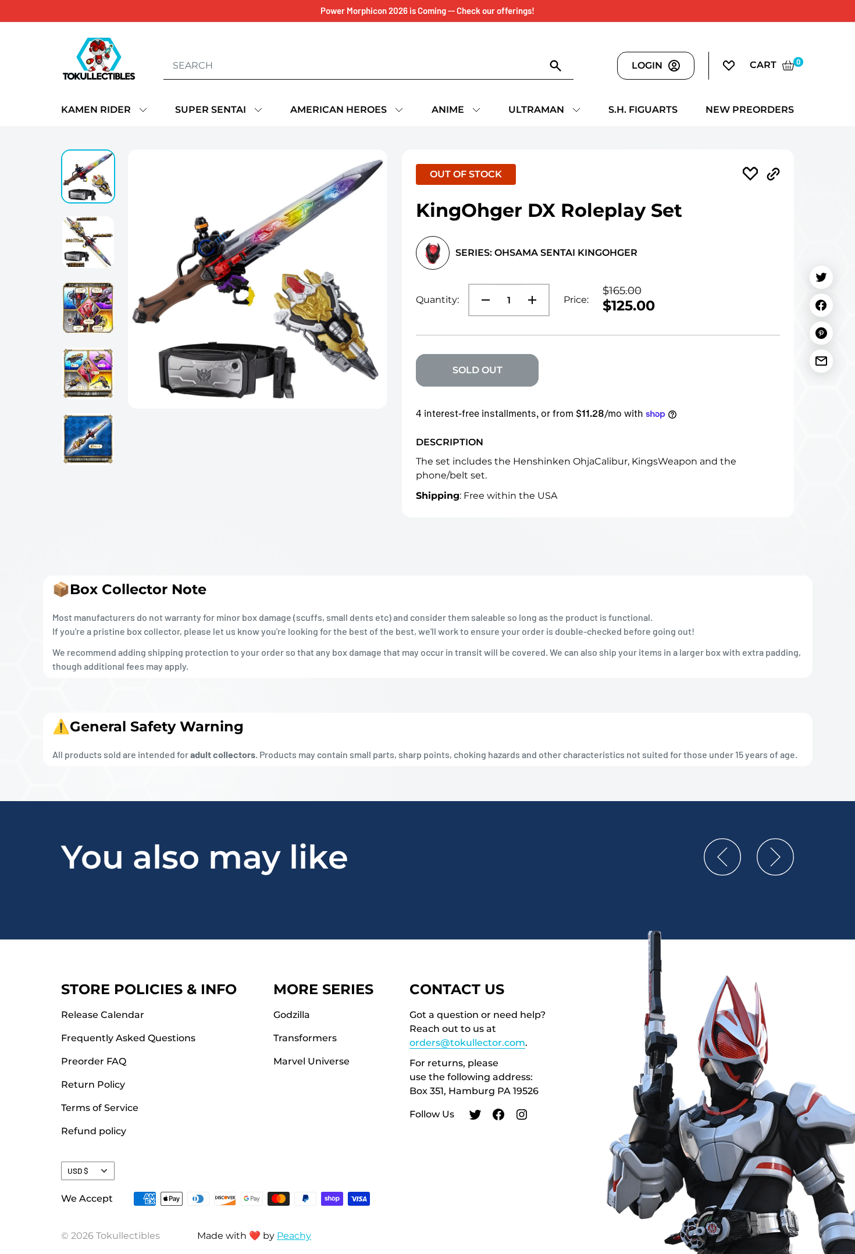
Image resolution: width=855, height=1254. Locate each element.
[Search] (556, 65)
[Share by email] (821, 361)
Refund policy (93, 1131)
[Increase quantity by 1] (535, 300)
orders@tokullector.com (467, 1042)
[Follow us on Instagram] (522, 1116)
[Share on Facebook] (821, 305)
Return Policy (93, 1084)
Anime (448, 109)
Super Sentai (210, 109)
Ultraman (536, 109)
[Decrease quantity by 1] (482, 300)
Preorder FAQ (93, 1061)
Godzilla (291, 1014)
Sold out (478, 370)
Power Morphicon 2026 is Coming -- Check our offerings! (427, 10)
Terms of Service (99, 1107)
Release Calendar (102, 1014)
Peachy (294, 1235)
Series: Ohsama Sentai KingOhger (546, 252)
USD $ (77, 1171)
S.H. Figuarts (643, 109)
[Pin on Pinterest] (821, 333)
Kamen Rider (96, 109)
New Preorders (750, 109)
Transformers (305, 1038)
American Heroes (338, 109)
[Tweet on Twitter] (821, 277)
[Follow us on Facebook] (498, 1116)
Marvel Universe (311, 1061)
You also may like (204, 857)
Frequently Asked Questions (128, 1038)
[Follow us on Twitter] (475, 1116)
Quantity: (437, 299)
